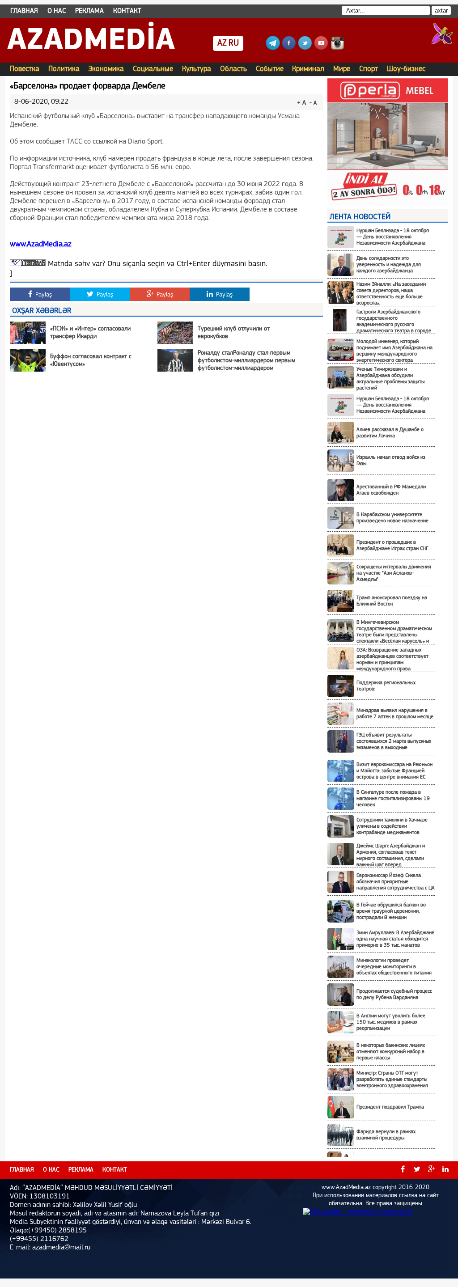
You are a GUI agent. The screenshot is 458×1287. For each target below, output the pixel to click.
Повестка (24, 69)
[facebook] (402, 1170)
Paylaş (43, 295)
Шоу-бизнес (406, 69)
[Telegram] (273, 48)
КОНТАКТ (127, 11)
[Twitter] (305, 48)
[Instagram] (337, 48)
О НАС (56, 11)
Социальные (153, 69)
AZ (222, 43)
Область (233, 69)
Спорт (368, 69)
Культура (196, 69)
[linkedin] (445, 1170)
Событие (270, 69)
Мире (341, 69)
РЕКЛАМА (89, 11)
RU (234, 43)
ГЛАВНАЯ (24, 11)
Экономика (106, 69)
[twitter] (417, 1170)
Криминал (308, 69)
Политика (64, 69)
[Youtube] (321, 48)
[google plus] (431, 1170)
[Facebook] (289, 48)
